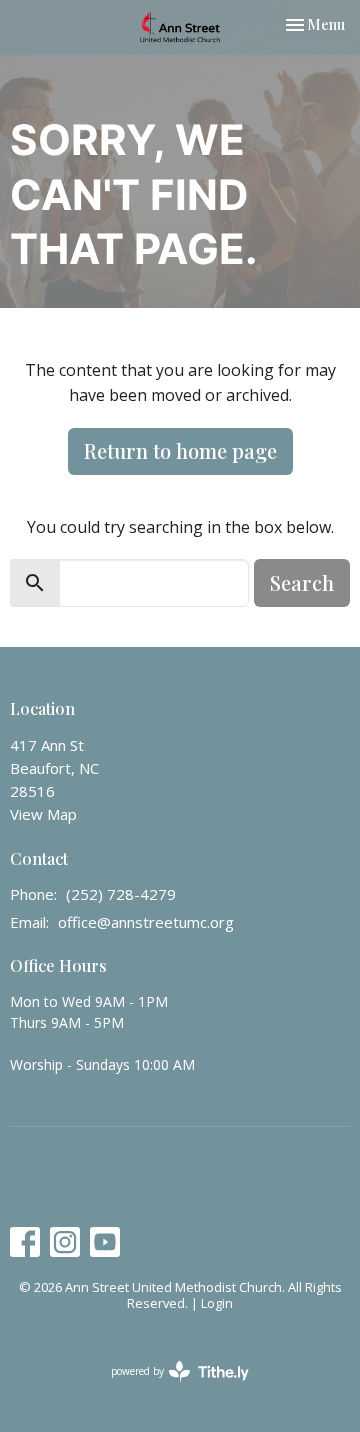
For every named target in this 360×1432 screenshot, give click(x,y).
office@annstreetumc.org (146, 922)
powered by (169, 1388)
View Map (43, 814)
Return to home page (180, 450)
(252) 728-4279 (121, 894)
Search (302, 582)
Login (217, 1303)
